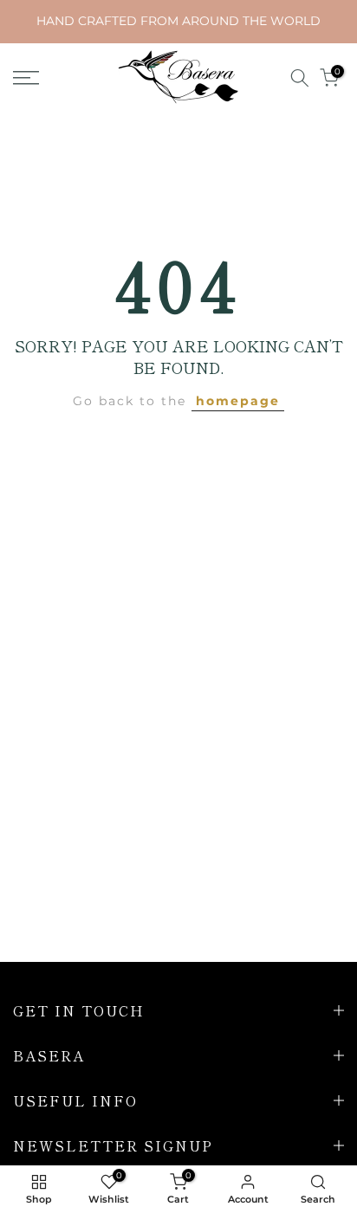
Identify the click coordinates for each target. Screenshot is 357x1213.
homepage (238, 401)
